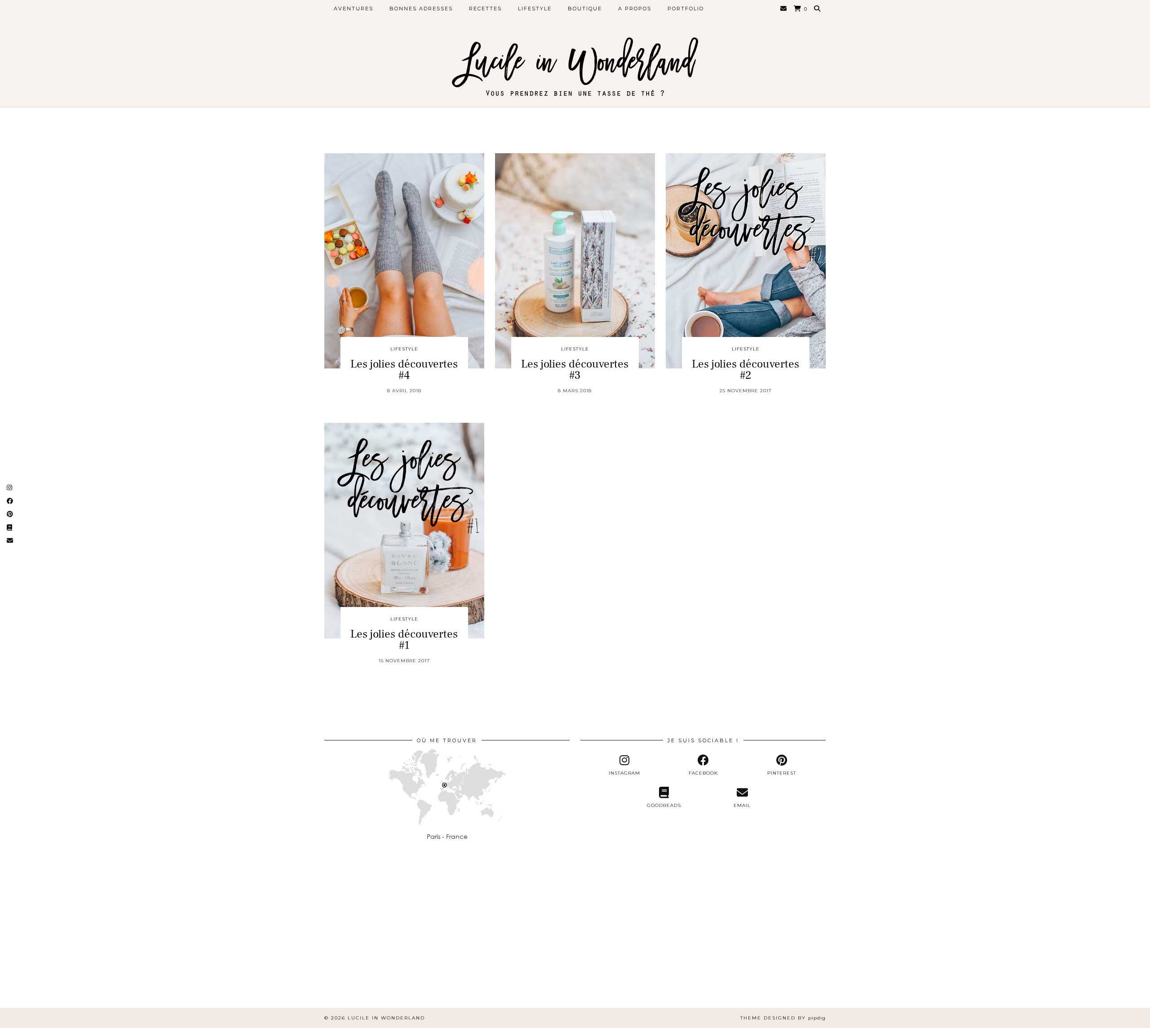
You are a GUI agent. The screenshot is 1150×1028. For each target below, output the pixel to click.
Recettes (485, 8)
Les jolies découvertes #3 (574, 369)
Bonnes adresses (421, 8)
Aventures (353, 8)
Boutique (585, 8)
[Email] (783, 8)
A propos (634, 8)
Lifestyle (535, 8)
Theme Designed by (783, 1018)
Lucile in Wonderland (386, 1018)
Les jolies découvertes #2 (745, 369)
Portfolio (686, 8)
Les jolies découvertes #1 (404, 639)
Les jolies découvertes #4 (404, 369)
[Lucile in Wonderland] (575, 58)
